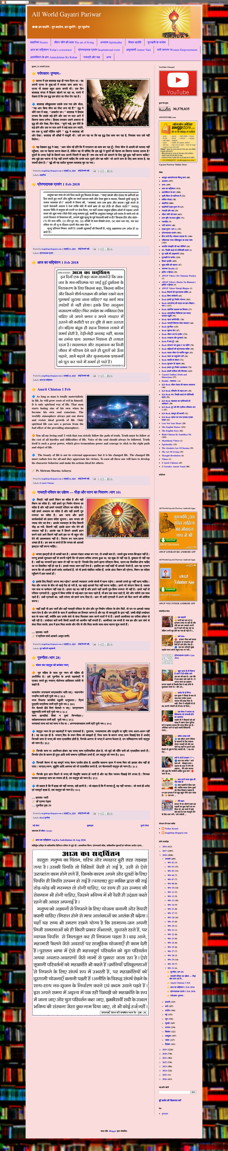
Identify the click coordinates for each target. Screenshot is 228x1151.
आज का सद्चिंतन (46, 379)
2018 (164, 855)
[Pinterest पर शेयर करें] (111, 171)
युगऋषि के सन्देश (157, 42)
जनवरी (168, 858)
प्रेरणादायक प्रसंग (46, 253)
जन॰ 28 (171, 955)
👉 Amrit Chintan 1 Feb (51, 389)
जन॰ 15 (171, 909)
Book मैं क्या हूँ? (168, 341)
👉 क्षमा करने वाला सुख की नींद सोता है (184, 781)
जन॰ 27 (171, 951)
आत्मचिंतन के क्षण (168, 192)
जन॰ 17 (171, 913)
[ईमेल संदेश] (94, 170)
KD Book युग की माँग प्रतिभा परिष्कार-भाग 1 (178, 408)
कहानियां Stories (39, 42)
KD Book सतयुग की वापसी (173, 413)
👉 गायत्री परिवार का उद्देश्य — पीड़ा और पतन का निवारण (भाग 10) (76, 492)
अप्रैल (168, 1010)
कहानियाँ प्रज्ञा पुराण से (170, 206)
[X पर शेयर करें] (105, 171)
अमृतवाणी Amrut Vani (138, 50)
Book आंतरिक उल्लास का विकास (175, 309)
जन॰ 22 (171, 934)
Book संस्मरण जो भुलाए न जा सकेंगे (176, 345)
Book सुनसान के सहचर (171, 363)
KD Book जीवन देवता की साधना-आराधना (178, 384)
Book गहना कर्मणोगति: (171, 319)
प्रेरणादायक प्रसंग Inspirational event (99, 50)
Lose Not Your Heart (171, 423)
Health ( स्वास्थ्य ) (169, 380)
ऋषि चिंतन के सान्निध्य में (171, 195)
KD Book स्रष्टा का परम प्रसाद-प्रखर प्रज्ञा (177, 418)
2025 (164, 1074)
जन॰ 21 (171, 930)
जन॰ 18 (171, 917)
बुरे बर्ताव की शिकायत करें (170, 1100)
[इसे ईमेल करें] (99, 171)
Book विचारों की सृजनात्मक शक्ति (175, 292)
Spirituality (167, 444)
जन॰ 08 (171, 883)
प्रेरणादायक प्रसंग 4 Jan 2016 (184, 657)
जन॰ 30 (171, 963)
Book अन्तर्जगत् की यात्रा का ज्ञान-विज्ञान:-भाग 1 (178, 304)
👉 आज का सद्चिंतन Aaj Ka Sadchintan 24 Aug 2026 (59, 840)
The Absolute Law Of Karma (175, 448)
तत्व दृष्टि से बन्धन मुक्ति (171, 217)
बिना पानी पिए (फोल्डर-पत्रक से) (174, 236)
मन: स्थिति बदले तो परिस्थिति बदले (175, 250)
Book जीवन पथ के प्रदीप (172, 334)
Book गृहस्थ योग (168, 330)
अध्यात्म (165, 181)
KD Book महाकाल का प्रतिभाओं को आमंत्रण (176, 402)
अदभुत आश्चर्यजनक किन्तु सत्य (174, 177)
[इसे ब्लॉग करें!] (102, 171)
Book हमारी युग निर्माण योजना (173, 299)
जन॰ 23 (171, 938)
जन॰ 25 (171, 947)
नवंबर (167, 1040)
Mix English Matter (171, 427)
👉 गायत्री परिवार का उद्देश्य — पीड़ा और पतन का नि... (181, 977)
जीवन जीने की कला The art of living (74, 42)
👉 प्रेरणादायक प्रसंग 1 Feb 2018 (56, 184)
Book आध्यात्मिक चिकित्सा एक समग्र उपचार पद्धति (176, 314)
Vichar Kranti (171, 828)
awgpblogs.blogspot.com (176, 833)
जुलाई (167, 1023)
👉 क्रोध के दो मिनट (182, 692)
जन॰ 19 (171, 921)
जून (166, 1018)
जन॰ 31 (171, 968)
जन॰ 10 (171, 887)
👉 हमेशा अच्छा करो (182, 736)
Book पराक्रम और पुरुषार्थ (172, 337)
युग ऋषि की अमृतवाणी (47, 648)
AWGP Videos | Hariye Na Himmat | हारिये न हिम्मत (179, 283)
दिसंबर (168, 1044)
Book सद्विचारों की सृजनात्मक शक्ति (176, 348)
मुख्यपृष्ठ (90, 825)
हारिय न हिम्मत (167, 272)
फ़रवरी (168, 1001)
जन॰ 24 (171, 942)
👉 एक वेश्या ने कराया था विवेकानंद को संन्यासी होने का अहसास (184, 714)
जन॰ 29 (171, 959)
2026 (164, 1079)
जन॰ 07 (171, 879)
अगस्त (168, 1027)
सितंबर (168, 1031)
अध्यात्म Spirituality (111, 42)
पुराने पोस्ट (145, 825)
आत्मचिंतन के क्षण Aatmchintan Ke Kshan (53, 57)
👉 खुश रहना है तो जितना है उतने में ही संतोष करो (184, 672)
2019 (164, 1049)
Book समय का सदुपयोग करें (173, 356)
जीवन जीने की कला (169, 214)
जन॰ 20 (171, 925)
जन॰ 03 (171, 866)
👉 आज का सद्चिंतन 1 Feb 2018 (55, 262)
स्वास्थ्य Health (168, 268)
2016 (164, 846)
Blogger (112, 1131)
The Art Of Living (170, 451)
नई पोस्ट (36, 825)
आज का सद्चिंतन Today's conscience (51, 50)
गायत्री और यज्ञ (91, 57)
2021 (164, 1057)
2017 (164, 850)
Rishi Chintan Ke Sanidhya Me (176, 434)
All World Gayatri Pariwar (66, 14)
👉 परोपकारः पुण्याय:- (46, 73)
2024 (164, 1070)
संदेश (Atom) (46, 830)
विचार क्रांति (134, 42)
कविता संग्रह (167, 199)
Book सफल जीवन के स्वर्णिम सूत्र (175, 352)
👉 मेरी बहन (179, 801)
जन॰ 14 (171, 904)
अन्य (108, 57)
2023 (164, 1066)
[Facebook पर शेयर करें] (108, 171)
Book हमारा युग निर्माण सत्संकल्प (174, 367)
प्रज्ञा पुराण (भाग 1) (169, 229)
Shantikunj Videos (170, 440)
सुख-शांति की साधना (169, 264)
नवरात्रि (165, 221)
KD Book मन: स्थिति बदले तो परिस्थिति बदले (178, 396)
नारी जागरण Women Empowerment (177, 50)
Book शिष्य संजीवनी (170, 295)
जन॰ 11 (171, 892)
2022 (164, 1062)
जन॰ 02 (171, 862)
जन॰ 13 (171, 900)
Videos (165, 459)
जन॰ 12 (171, 896)
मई (166, 1014)
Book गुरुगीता (45, 817)
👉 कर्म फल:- (180, 636)
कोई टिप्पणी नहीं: (84, 170)
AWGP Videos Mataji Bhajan (175, 288)
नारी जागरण (166, 225)
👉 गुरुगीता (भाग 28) (46, 657)
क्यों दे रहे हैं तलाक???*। (184, 757)
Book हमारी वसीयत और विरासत (174, 371)
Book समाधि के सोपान (170, 359)
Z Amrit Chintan (47, 483)
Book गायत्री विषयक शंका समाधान (175, 323)
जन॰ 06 (171, 875)
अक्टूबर (168, 1035)
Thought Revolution (171, 455)
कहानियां (43, 175)
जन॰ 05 (171, 870)
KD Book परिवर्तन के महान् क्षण (174, 390)
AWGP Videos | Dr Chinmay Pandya (179, 275)
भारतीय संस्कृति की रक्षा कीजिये (174, 246)
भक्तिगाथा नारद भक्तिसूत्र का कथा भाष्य (177, 240)
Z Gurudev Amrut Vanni (173, 466)
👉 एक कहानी (180, 617)
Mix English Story (170, 430)
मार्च (167, 1006)
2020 (164, 1053)
